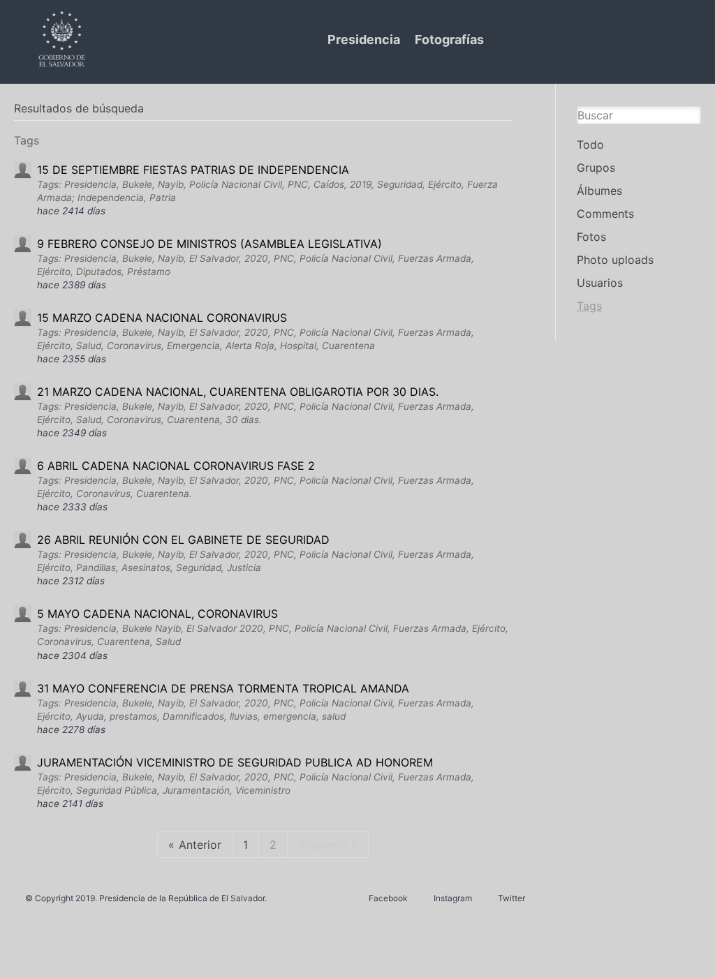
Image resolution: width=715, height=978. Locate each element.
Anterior (200, 845)
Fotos (591, 237)
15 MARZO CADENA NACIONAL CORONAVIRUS (162, 318)
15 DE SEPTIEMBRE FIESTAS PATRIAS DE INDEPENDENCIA (193, 170)
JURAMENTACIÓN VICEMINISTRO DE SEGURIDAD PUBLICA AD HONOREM (235, 762)
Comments (605, 214)
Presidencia (363, 39)
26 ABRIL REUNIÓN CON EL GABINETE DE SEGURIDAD (183, 540)
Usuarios (600, 283)
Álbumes (599, 191)
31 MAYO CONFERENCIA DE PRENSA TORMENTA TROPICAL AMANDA (223, 688)
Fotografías (449, 39)
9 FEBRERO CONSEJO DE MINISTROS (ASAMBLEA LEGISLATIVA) (209, 244)
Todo (590, 144)
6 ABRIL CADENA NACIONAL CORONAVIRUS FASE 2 (176, 466)
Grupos (596, 168)
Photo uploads (615, 260)
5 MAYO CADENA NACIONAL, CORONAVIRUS (157, 614)
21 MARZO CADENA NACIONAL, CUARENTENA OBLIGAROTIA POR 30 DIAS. (237, 392)
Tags (589, 306)
